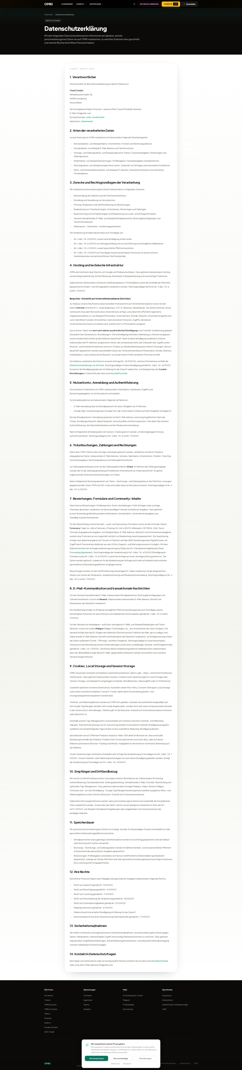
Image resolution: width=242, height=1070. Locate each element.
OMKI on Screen (50, 1009)
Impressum (167, 995)
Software (88, 995)
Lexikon (47, 1023)
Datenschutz (167, 1000)
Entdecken (95, 4)
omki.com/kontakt (95, 117)
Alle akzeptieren (96, 1058)
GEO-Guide (49, 1032)
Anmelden (190, 4)
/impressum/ (87, 121)
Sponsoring (128, 1009)
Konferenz (67, 4)
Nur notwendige (121, 1058)
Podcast (48, 1018)
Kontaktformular (119, 373)
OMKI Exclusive (50, 1004)
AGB (164, 1009)
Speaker (87, 1009)
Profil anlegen (128, 1004)
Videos (47, 1014)
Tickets (170, 4)
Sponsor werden (149, 4)
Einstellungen (145, 1058)
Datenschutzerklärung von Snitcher (87, 365)
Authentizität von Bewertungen (175, 1004)
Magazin (126, 1000)
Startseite (48, 14)
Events (80, 4)
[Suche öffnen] (134, 4)
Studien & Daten (51, 1027)
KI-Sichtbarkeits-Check (133, 995)
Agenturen (88, 1000)
